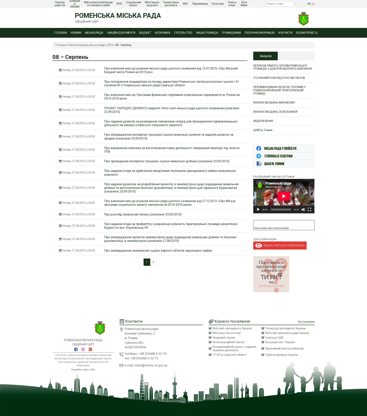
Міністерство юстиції (226, 333)
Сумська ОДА (274, 337)
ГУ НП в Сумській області (229, 354)
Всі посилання (306, 321)
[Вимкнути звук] (303, 209)
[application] (283, 196)
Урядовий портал (224, 337)
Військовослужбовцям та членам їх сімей (98, 4)
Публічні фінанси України (281, 354)
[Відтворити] (258, 209)
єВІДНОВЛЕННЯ (263, 120)
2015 (110, 44)
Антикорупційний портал (229, 342)
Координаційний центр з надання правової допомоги (234, 348)
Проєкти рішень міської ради (87, 44)
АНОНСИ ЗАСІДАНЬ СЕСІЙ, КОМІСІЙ (275, 111)
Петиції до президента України (285, 328)
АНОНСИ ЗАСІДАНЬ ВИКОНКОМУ (274, 102)
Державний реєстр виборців (284, 348)
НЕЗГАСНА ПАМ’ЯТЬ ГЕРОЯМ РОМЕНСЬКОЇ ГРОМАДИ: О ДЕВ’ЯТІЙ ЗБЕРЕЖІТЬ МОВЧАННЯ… (283, 67)
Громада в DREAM (75, 4)
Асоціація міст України (280, 342)
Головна (60, 32)
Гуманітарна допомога (171, 4)
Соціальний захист (133, 4)
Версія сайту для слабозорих (283, 245)
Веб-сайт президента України (232, 328)
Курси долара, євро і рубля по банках (271, 228)
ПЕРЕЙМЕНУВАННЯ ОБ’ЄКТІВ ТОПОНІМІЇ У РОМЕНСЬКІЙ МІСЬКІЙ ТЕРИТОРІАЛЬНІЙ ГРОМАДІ (279, 90)
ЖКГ (186, 3)
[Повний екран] (309, 209)
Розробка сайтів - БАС (83, 369)
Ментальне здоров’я (152, 4)
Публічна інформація (259, 32)
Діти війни (244, 4)
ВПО (120, 3)
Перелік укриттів (60, 4)
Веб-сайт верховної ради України (287, 333)
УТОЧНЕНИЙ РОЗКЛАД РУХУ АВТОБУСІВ (279, 77)
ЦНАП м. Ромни (262, 130)
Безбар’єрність (307, 32)
